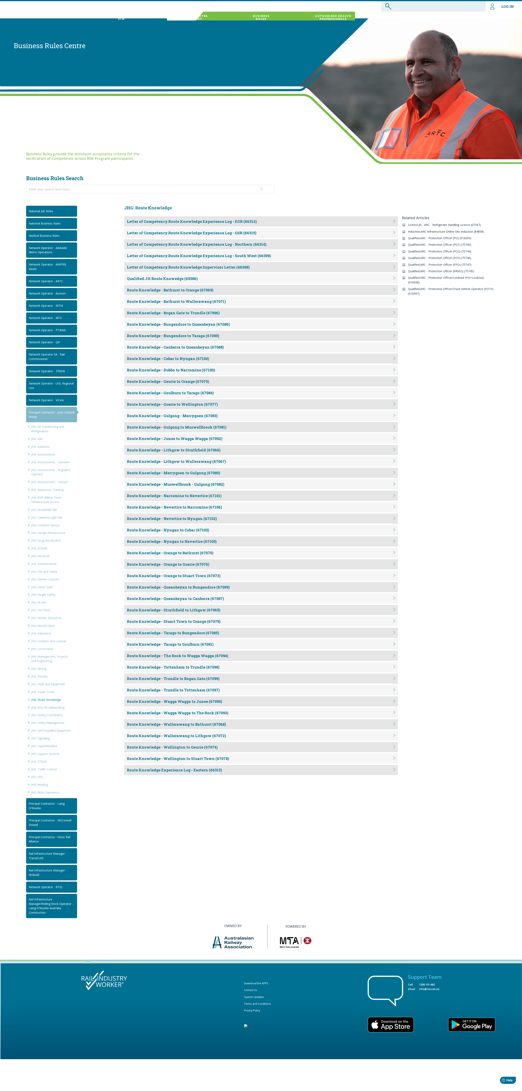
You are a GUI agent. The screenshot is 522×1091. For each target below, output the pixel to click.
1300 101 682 (427, 984)
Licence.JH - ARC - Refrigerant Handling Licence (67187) (444, 225)
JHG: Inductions (41, 633)
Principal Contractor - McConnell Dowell (50, 822)
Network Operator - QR (44, 342)
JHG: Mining (38, 669)
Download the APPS (256, 983)
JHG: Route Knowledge (46, 700)
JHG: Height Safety (43, 595)
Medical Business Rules (44, 236)
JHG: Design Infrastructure (48, 533)
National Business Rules (45, 223)
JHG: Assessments (43, 454)
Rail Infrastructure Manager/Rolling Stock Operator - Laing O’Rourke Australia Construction (51, 906)
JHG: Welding (39, 785)
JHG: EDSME (39, 548)
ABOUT (121, 17)
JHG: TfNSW (39, 761)
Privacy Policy (252, 1010)
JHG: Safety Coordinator (47, 715)
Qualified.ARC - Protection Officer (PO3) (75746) (439, 258)
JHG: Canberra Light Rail (46, 517)
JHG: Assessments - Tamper (49, 482)
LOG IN (507, 6)
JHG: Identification (43, 626)
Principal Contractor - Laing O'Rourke (47, 806)
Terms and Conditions (257, 1003)
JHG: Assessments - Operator (50, 462)
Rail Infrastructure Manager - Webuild (48, 872)
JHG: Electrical (40, 556)
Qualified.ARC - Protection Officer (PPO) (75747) (439, 265)
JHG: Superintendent (44, 746)
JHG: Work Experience (45, 792)
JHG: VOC (37, 777)
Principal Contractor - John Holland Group (51, 414)
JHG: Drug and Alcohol (45, 540)
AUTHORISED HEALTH (333, 17)
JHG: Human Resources (46, 618)
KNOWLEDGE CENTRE (190, 17)
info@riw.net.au (429, 989)
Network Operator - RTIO (45, 887)
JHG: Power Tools (42, 692)
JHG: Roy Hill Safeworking (47, 707)
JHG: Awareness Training (47, 490)
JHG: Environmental (43, 564)
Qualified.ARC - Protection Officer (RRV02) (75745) (441, 271)
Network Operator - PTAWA (47, 330)
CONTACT (488, 17)
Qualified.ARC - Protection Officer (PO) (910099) (439, 238)
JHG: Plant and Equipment (48, 684)
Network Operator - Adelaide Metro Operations (48, 250)
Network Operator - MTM (46, 306)
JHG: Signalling (40, 738)
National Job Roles (41, 211)
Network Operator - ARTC (46, 281)
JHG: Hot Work (40, 610)
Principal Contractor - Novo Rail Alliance (49, 839)
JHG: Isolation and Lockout (48, 641)
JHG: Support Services (45, 754)
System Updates (254, 997)
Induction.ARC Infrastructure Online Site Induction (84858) (446, 231)
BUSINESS (261, 17)
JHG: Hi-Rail (38, 602)
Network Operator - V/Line (46, 400)
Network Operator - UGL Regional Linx (51, 385)
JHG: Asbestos (40, 447)
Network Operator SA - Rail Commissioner (47, 356)
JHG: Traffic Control (44, 769)
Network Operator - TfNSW (47, 371)
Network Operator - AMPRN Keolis (47, 266)
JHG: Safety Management (47, 723)
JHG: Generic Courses (45, 579)
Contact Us (250, 990)
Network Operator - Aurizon (47, 293)
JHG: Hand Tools (42, 587)
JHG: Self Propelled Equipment (51, 730)
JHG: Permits (39, 676)
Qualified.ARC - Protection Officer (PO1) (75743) (439, 245)
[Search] (261, 189)
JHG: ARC (37, 439)
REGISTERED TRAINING (416, 17)
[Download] (253, 509)
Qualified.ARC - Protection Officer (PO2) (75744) (439, 251)
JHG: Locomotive (42, 649)
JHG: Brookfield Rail (44, 510)
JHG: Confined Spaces (45, 525)
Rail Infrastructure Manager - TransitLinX (48, 856)
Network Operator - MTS (45, 318)
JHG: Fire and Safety (44, 571)
